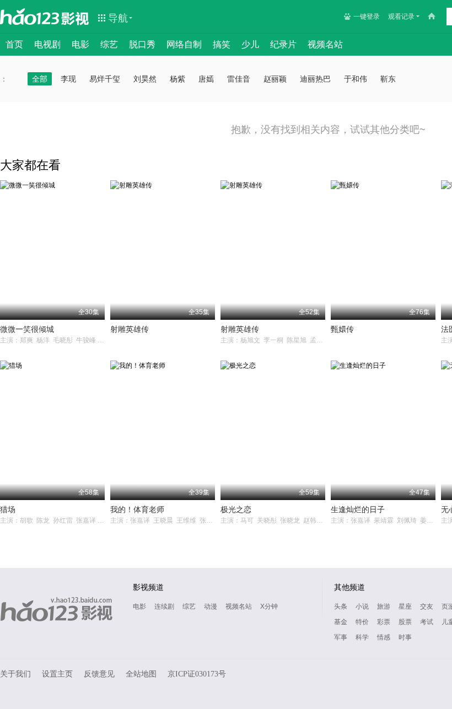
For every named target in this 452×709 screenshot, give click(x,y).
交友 (426, 606)
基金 (340, 622)
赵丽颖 (275, 78)
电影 (80, 44)
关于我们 (15, 674)
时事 (405, 637)
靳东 (388, 78)
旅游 (383, 606)
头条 (340, 606)
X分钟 (269, 606)
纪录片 (283, 44)
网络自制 (184, 44)
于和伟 (355, 78)
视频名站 (325, 44)
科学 (362, 637)
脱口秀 (142, 44)
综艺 (109, 44)
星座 (405, 606)
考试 (426, 622)
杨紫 (177, 78)
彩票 (383, 622)
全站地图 (141, 674)
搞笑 (221, 44)
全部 (39, 78)
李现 (68, 78)
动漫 (210, 606)
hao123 (30, 16)
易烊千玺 (104, 78)
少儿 (250, 44)
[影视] (75, 17)
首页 (14, 44)
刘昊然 (145, 78)
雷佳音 (238, 78)
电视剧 (47, 44)
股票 (405, 622)
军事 (340, 637)
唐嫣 (206, 78)
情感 (383, 637)
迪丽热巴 (315, 78)
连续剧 (164, 606)
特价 (362, 622)
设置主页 (57, 674)
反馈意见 (99, 674)
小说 (362, 606)
